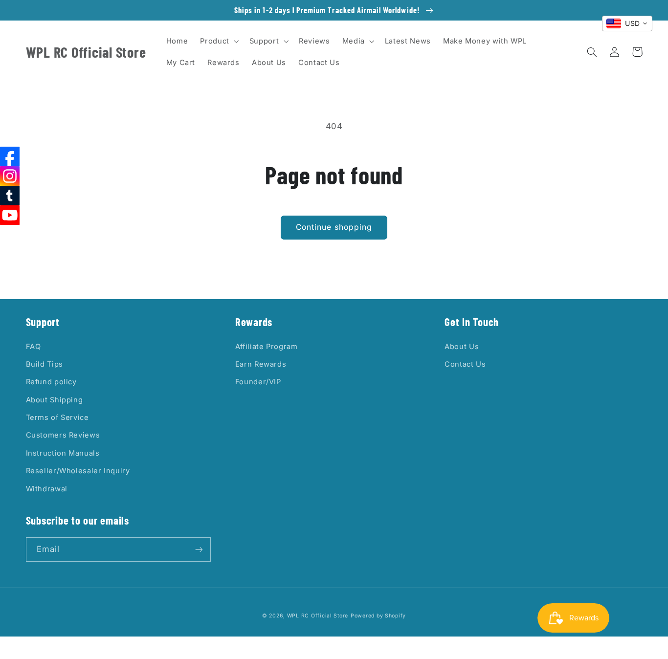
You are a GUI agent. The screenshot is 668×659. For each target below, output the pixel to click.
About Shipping (54, 399)
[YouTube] (10, 215)
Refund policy (51, 381)
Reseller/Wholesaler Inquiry (78, 470)
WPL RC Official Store (317, 616)
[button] (218, 41)
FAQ (33, 346)
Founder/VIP (258, 381)
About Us (462, 346)
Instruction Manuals (63, 453)
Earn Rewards (261, 364)
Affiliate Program (266, 346)
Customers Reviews (63, 435)
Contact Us (465, 364)
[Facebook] (10, 156)
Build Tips (44, 364)
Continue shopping (334, 227)
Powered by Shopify (378, 616)
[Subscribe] (198, 549)
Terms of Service (57, 417)
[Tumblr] (10, 195)
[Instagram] (10, 176)
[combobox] (627, 23)
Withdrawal (46, 488)
